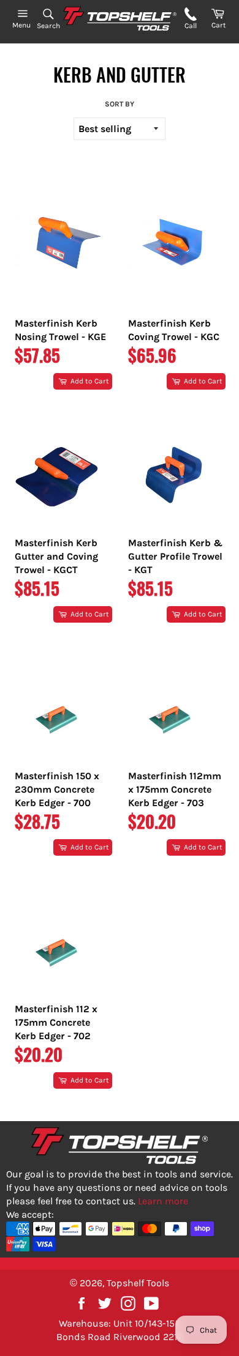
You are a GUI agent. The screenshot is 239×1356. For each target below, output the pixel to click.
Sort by (119, 104)
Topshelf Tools (138, 1283)
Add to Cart (89, 381)
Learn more (163, 1201)
